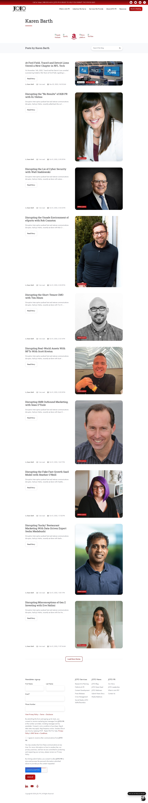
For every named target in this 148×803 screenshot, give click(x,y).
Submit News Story (98, 693)
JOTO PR (111, 679)
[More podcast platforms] (82, 36)
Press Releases (80, 693)
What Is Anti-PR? (113, 690)
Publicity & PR (79, 687)
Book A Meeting (136, 9)
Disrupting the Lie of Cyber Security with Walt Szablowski (45, 170)
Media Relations (97, 697)
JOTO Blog (95, 684)
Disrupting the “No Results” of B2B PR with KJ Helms (46, 95)
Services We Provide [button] (96, 9)
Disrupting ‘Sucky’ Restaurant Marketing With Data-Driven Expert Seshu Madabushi (45, 528)
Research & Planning (82, 684)
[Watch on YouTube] (90, 36)
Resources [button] (122, 9)
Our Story (111, 684)
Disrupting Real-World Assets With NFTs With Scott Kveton (45, 350)
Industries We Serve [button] (79, 9)
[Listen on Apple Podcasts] (57, 36)
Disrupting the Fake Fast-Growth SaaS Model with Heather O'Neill (47, 473)
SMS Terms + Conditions (39, 733)
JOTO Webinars (97, 690)
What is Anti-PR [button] (64, 9)
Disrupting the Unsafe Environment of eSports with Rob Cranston (47, 219)
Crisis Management (81, 697)
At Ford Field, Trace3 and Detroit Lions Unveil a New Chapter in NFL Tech (47, 64)
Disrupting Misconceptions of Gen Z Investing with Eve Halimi (45, 604)
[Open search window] (145, 9)
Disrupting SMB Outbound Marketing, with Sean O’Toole (46, 403)
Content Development (82, 690)
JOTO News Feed (97, 687)
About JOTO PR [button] (111, 9)
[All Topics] (97, 82)
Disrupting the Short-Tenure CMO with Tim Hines (44, 296)
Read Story (31, 79)
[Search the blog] (120, 48)
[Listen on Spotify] (66, 36)
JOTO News (96, 679)
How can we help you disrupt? (137, 793)
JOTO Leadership (114, 687)
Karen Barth (30, 84)
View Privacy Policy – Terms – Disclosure (39, 714)
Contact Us (111, 693)
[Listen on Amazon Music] (74, 36)
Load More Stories (74, 659)
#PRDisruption (90, 82)
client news (81, 82)
